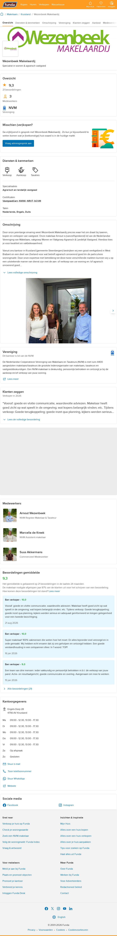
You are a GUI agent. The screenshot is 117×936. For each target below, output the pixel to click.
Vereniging (64, 22)
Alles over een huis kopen (74, 829)
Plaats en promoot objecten (17, 874)
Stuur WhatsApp (16, 778)
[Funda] (10, 4)
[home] (2, 14)
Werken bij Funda (69, 874)
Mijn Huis (65, 823)
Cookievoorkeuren (78, 929)
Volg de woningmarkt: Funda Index (21, 842)
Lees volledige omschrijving (22, 272)
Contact (64, 893)
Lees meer (13, 379)
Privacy (31, 929)
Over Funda (66, 868)
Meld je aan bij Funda (13, 868)
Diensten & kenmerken (27, 22)
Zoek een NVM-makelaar (15, 835)
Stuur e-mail (13, 764)
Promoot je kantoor (12, 881)
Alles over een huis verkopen (75, 835)
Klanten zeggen (81, 22)
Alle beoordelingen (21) (19, 688)
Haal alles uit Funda (70, 854)
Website (11, 785)
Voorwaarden (46, 929)
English (62, 917)
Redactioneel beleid (71, 887)
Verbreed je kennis (12, 887)
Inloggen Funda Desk (13, 893)
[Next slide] (113, 310)
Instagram (68, 805)
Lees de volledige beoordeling (23, 419)
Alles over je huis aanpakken (75, 842)
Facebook (12, 805)
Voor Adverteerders (70, 881)
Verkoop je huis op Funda (16, 823)
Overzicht (7, 22)
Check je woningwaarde (15, 829)
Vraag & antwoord (11, 848)
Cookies (60, 929)
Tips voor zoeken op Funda (74, 848)
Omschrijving (49, 22)
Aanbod (96, 22)
